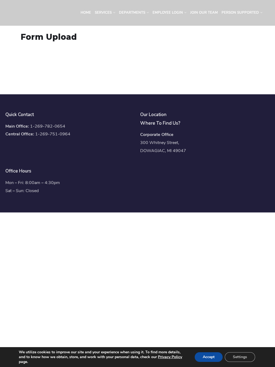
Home (86, 12)
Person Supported (240, 12)
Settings (240, 356)
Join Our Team (204, 12)
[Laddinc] (41, 15)
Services (103, 12)
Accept (209, 356)
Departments (132, 12)
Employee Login (168, 12)
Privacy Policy (170, 356)
